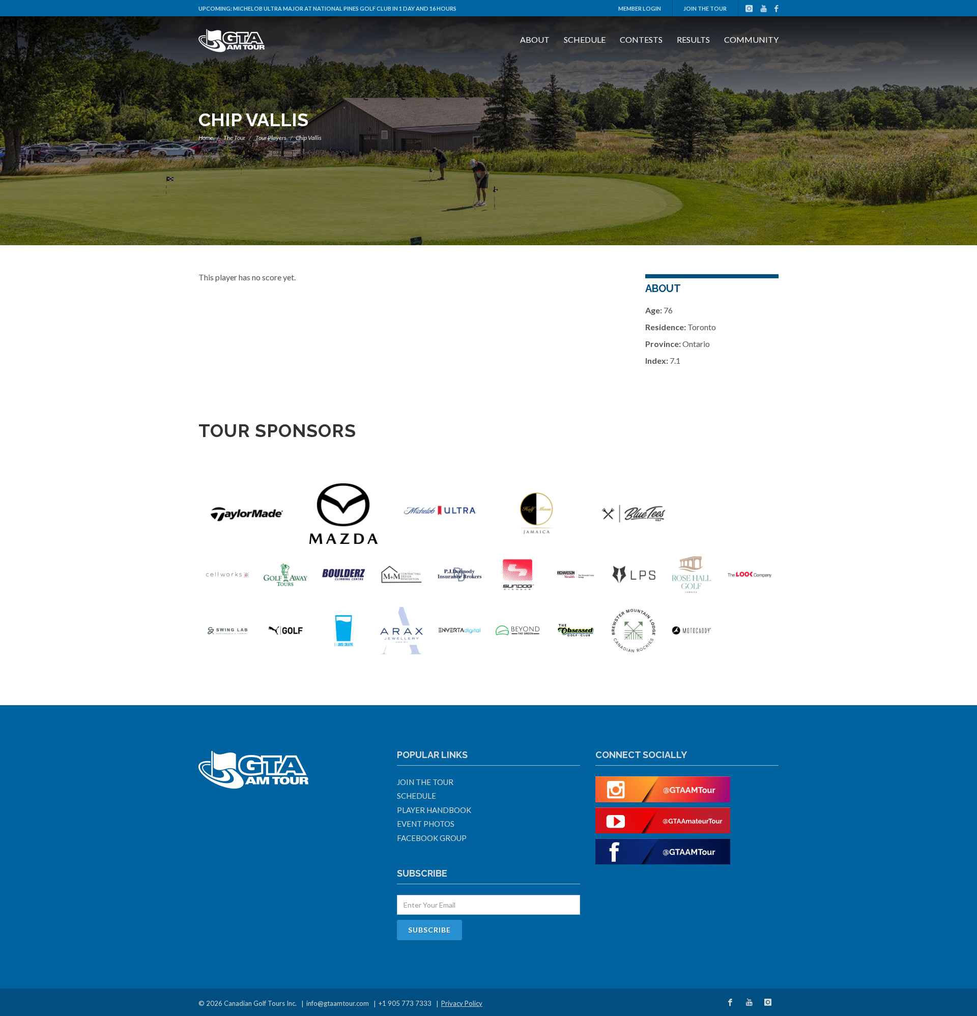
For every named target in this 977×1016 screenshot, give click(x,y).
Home (205, 137)
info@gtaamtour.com (337, 1003)
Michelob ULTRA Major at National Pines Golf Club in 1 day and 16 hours (344, 8)
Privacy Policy (461, 1003)
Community (751, 39)
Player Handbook (434, 810)
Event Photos (425, 823)
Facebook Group (432, 838)
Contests (641, 39)
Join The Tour (705, 8)
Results (693, 39)
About (535, 39)
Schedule (585, 39)
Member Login (639, 8)
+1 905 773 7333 (405, 1003)
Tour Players (270, 137)
